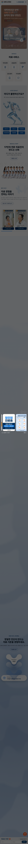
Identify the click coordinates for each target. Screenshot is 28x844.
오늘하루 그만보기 (6, 432)
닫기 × (25, 432)
